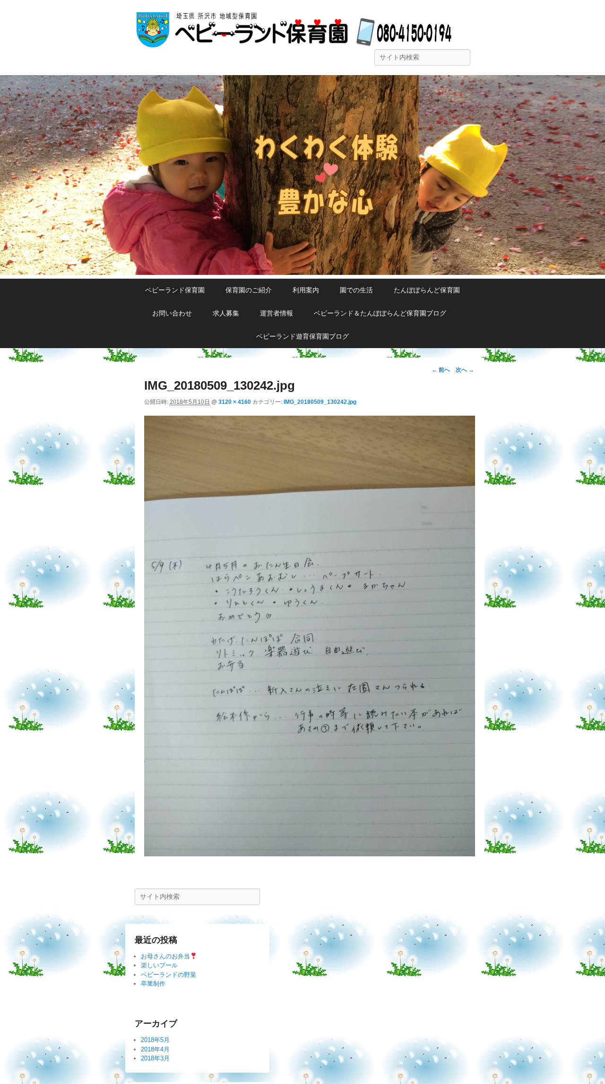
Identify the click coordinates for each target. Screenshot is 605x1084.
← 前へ (441, 370)
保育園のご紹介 (248, 290)
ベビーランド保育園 (175, 290)
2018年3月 (155, 1058)
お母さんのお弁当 (165, 956)
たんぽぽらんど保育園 (427, 290)
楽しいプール (159, 965)
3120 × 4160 (234, 402)
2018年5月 (155, 1039)
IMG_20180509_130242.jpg (320, 402)
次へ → (465, 370)
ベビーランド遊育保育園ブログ (302, 336)
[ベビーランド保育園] (302, 272)
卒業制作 (153, 983)
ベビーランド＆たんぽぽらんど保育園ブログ (383, 313)
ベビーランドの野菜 (168, 974)
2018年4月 (155, 1049)
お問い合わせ (172, 313)
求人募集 (226, 313)
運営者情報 (276, 313)
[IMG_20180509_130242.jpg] (309, 854)
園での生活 (356, 290)
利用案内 (306, 290)
